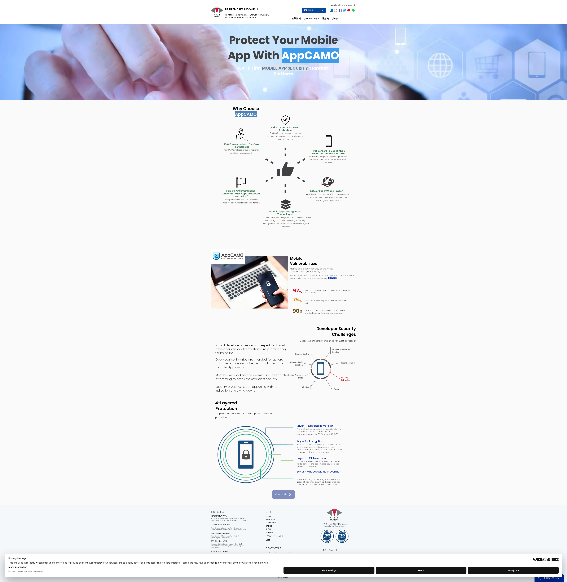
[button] (311, 18)
